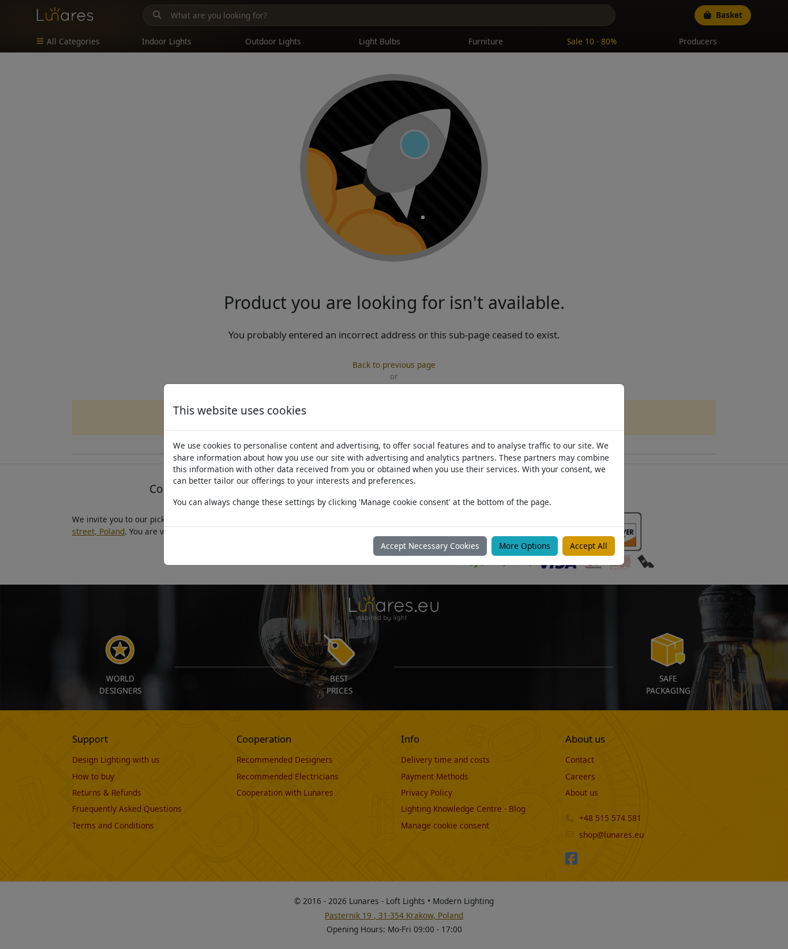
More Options (524, 545)
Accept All (588, 545)
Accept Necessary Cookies (430, 545)
